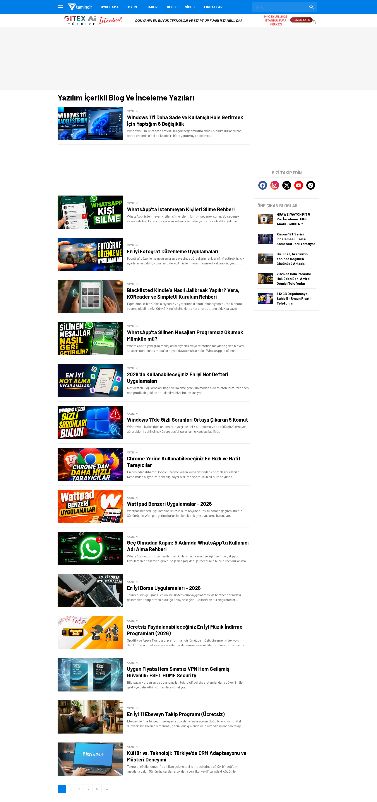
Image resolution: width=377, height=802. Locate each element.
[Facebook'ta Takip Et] (262, 185)
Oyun (132, 7)
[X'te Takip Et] (286, 185)
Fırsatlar (213, 7)
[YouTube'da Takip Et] (298, 185)
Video (190, 7)
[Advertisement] (154, 168)
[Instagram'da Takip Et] (274, 185)
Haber (152, 7)
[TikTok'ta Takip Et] (310, 185)
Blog (171, 7)
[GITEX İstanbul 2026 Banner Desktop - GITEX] (188, 16)
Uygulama (110, 7)
